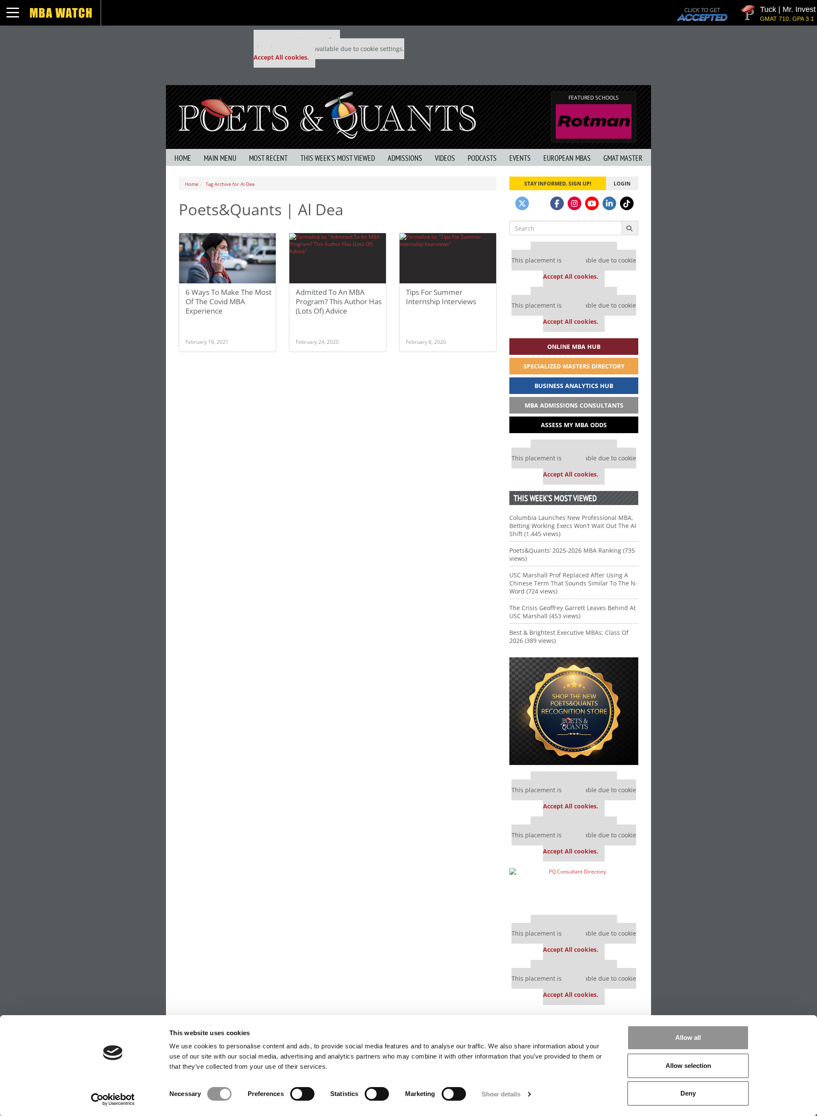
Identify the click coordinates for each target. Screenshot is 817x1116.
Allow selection (688, 1065)
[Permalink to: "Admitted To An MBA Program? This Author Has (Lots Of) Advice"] (337, 258)
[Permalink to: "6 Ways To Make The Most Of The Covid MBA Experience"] (227, 258)
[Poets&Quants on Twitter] (522, 203)
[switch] (302, 1094)
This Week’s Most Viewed (337, 158)
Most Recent (268, 158)
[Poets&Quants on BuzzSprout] (539, 203)
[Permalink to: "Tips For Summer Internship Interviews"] (448, 258)
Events (520, 158)
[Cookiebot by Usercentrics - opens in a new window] (113, 1099)
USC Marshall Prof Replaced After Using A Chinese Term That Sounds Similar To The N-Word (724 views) (573, 583)
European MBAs (567, 158)
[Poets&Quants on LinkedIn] (609, 203)
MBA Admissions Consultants (574, 405)
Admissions (405, 158)
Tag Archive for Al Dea (230, 184)
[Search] (630, 228)
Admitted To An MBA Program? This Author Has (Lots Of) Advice (339, 301)
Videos (445, 158)
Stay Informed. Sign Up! (557, 183)
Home (182, 158)
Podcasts (482, 158)
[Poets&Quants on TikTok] (627, 203)
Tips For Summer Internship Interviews (441, 296)
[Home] (327, 114)
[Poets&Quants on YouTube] (592, 203)
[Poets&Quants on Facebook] (557, 203)
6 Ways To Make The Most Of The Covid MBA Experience (228, 301)
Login (622, 183)
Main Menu (220, 158)
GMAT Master (623, 158)
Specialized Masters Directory (574, 366)
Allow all (688, 1037)
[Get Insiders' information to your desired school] (573, 711)
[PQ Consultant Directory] (573, 888)
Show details (501, 1094)
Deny (688, 1093)
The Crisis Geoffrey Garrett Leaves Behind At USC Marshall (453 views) (572, 612)
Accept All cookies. (281, 57)
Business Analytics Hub (573, 386)
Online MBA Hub (573, 347)
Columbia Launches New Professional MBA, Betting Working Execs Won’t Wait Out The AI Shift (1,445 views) (572, 526)
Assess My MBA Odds (574, 425)
